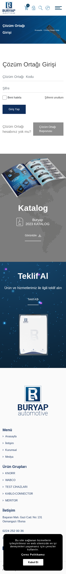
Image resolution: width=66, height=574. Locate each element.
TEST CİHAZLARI (16, 486)
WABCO (10, 480)
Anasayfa (39, 30)
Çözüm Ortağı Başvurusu (47, 128)
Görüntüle (31, 235)
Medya (9, 456)
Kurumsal (11, 450)
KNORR (10, 473)
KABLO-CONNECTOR (19, 493)
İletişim (9, 443)
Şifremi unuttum (54, 97)
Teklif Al (32, 299)
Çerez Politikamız (33, 554)
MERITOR (11, 500)
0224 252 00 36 (13, 531)
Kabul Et (33, 562)
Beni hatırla (14, 97)
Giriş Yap (14, 109)
